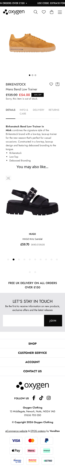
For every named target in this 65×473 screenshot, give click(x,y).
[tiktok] (42, 398)
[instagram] (48, 398)
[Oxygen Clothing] (14, 12)
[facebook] (35, 398)
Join (53, 320)
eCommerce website (16, 431)
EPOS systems (38, 431)
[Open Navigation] (60, 12)
